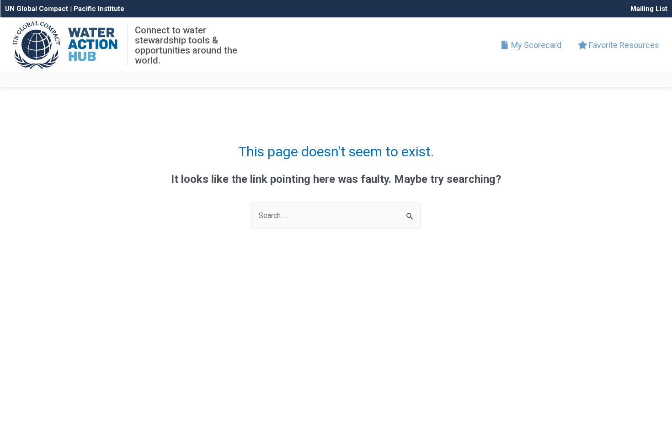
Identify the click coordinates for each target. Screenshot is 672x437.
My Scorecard (535, 45)
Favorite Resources (623, 45)
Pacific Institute (99, 9)
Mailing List (648, 9)
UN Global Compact (36, 9)
